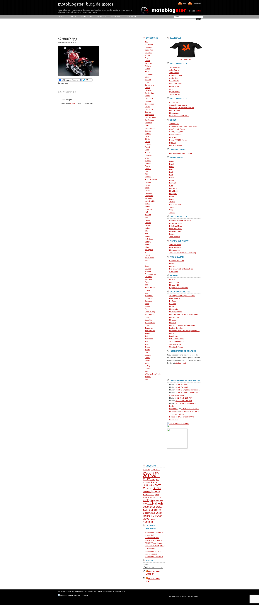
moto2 (159, 497)
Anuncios (148, 53)
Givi (146, 174)
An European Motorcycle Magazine (182, 296)
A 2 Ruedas (173, 102)
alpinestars (149, 50)
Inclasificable (150, 201)
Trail (146, 336)
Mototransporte (174, 250)
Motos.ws (172, 323)
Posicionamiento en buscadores (181, 269)
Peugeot (148, 269)
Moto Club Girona (175, 145)
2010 (147, 475)
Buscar (72, 17)
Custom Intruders (175, 223)
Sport (147, 309)
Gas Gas (148, 169)
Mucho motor (174, 86)
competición (149, 115)
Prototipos (148, 277)
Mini (146, 234)
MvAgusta (173, 194)
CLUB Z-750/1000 (176, 132)
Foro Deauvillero (175, 229)
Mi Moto (172, 306)
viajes (147, 363)
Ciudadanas (149, 104)
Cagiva (147, 88)
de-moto (172, 280)
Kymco (147, 220)
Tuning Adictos (174, 94)
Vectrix (147, 358)
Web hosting (173, 409)
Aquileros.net (174, 124)
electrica (146, 492)
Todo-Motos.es (174, 237)
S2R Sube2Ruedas (176, 339)
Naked (147, 255)
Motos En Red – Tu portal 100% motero (183, 315)
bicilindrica (148, 485)
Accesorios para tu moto (178, 105)
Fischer (147, 166)
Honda (147, 185)
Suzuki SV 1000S (181, 384)
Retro (147, 282)
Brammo (148, 80)
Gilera (147, 171)
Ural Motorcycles (175, 204)
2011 (156, 476)
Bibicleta (148, 66)
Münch (147, 247)
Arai (146, 58)
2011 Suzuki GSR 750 (183, 398)
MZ (146, 252)
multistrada (158, 500)
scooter (147, 506)
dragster (148, 144)
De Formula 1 (174, 81)
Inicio (61, 17)
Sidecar (148, 306)
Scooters (148, 298)
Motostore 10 (174, 285)
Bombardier (149, 74)
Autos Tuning (174, 70)
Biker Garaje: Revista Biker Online (181, 108)
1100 (150, 473)
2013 (152, 479)
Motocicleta (173, 309)
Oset (146, 263)
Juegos (147, 207)
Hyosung (148, 198)
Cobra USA (149, 109)
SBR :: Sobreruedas (176, 342)
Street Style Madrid (176, 347)
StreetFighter (149, 315)
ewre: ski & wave (175, 84)
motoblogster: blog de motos (84, 591)
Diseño (147, 139)
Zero (146, 379)
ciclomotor (149, 101)
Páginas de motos (176, 328)
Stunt (147, 317)
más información (181, 363)
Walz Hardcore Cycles (153, 374)
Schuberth (149, 296)
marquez (153, 497)
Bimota (147, 69)
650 (152, 470)
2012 (146, 479)
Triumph (148, 347)
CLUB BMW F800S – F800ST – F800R (183, 126)
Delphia (172, 417)
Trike (147, 344)
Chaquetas (149, 99)
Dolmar (147, 142)
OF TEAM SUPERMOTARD (179, 116)
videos (152, 519)
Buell (147, 82)
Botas (147, 77)
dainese (148, 134)
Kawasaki (148, 209)
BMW (147, 72)
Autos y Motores (175, 245)
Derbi (147, 136)
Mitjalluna (172, 263)
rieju (146, 285)
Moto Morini (173, 191)
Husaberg (148, 193)
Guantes (148, 177)
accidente (146, 482)
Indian (147, 204)
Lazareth (148, 225)
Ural (146, 352)
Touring (148, 333)
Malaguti (148, 228)
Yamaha (148, 377)
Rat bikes (148, 279)
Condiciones (116, 17)
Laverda (148, 223)
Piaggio (148, 271)
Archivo (146, 565)
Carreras (148, 90)
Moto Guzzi (149, 239)
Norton (147, 261)
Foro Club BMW (175, 247)
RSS (184, 3)
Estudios (148, 163)
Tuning (147, 350)
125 (146, 42)
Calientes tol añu (175, 75)
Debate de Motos (175, 226)
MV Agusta (149, 250)
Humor (147, 190)
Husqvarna (149, 196)
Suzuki (147, 325)
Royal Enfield (150, 288)
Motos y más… (174, 113)
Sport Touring (150, 312)
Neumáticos (149, 258)
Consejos (148, 123)
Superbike (149, 320)
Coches (148, 112)
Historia (148, 182)
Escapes (148, 161)
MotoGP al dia (174, 110)
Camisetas (101, 17)
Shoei (147, 304)
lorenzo (146, 497)
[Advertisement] (107, 28)
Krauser (148, 215)
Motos (147, 244)
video (146, 518)
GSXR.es (172, 304)
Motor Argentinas (175, 312)
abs (157, 479)
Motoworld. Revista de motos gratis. (182, 325)
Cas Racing (149, 93)
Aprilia (147, 55)
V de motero (173, 272)
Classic (147, 107)
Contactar (132, 17)
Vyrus (147, 371)
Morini (147, 236)
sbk (146, 293)
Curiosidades (150, 128)
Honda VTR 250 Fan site (178, 140)
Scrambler (149, 301)
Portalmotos (173, 336)
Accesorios (149, 44)
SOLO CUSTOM (175, 344)
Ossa (147, 266)
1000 (145, 472)
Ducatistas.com (174, 135)
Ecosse (147, 153)
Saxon (147, 290)
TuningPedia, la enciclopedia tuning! (182, 253)
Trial (146, 342)
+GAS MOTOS (174, 67)
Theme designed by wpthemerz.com (111, 591)
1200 (156, 472)
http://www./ (173, 411)
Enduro (147, 158)
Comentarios (197, 3)
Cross (147, 126)
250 (148, 470)
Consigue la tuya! (184, 59)
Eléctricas (148, 155)
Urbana (148, 355)
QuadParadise (174, 92)
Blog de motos (174, 298)
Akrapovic (148, 47)
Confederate (149, 120)
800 (158, 470)
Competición (86, 17)
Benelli (147, 61)
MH (146, 231)
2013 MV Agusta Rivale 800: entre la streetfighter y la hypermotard (154, 546)
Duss (147, 150)
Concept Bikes (150, 117)
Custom (148, 131)
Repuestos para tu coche (178, 288)
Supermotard (150, 323)
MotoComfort (174, 282)
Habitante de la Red (176, 261)
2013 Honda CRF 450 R (154, 557)
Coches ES (173, 78)
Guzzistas (172, 137)
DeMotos (172, 301)
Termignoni (149, 328)
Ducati (147, 147)
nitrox (171, 89)
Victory (147, 366)
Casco (147, 96)
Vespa (147, 360)
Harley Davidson (151, 180)
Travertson (149, 339)
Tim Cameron (150, 331)
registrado (73, 104)
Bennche (148, 63)
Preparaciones (150, 274)
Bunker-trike (149, 85)
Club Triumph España (177, 129)
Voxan (147, 369)
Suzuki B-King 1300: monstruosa (187, 390)
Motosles (172, 266)
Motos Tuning (174, 317)
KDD (147, 212)
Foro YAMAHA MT (175, 231)
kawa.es (172, 234)
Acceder (197, 596)
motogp (148, 242)
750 (155, 470)
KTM (146, 217)
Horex (147, 188)
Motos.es (172, 320)
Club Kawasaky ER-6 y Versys (180, 221)
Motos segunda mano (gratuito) (180, 153)
